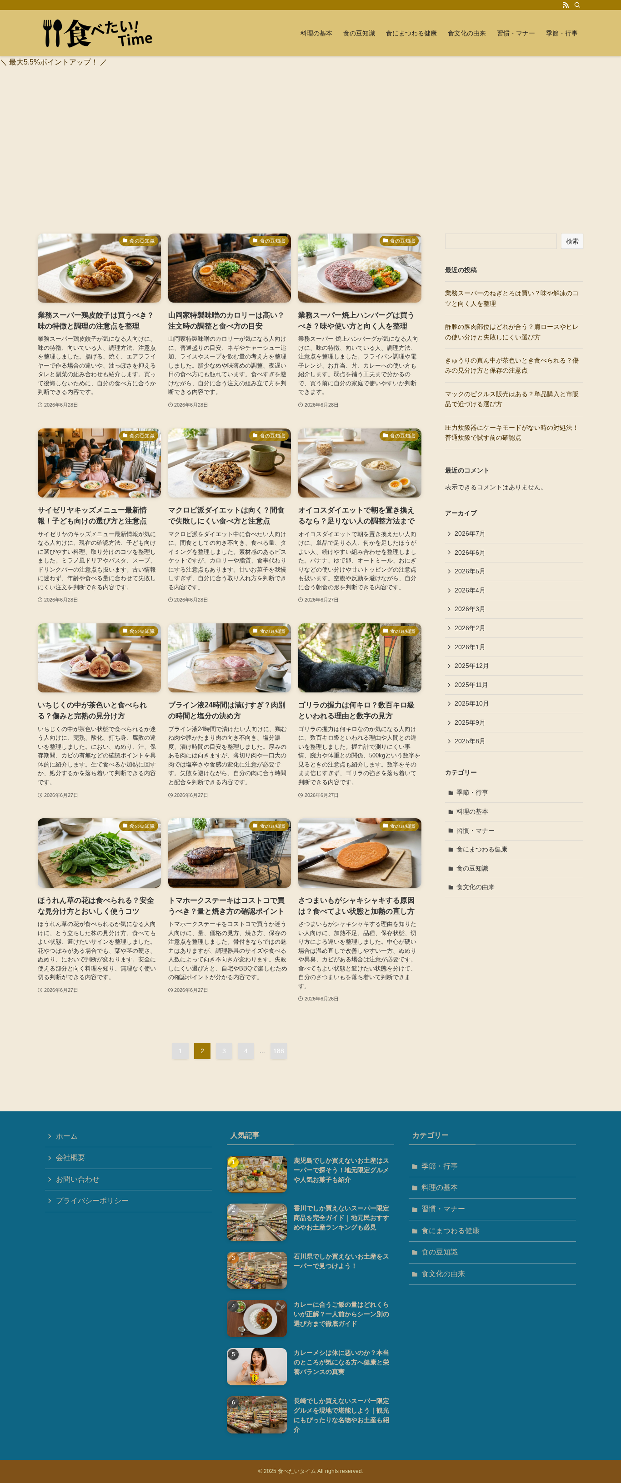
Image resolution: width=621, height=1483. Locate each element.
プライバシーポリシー (92, 1200)
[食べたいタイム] (101, 33)
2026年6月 (470, 552)
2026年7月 (470, 533)
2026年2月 (470, 628)
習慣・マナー (475, 830)
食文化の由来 (475, 887)
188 (278, 1051)
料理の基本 (472, 811)
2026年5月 (470, 571)
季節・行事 (472, 792)
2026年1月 (470, 647)
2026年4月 (470, 590)
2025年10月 (472, 703)
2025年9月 (470, 722)
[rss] (565, 5)
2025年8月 (470, 741)
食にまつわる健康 (481, 849)
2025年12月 (472, 665)
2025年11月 (471, 684)
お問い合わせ (78, 1179)
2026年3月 (470, 608)
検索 (572, 241)
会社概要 (70, 1157)
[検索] (577, 5)
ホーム (67, 1136)
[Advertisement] (310, 165)
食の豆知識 (472, 868)
